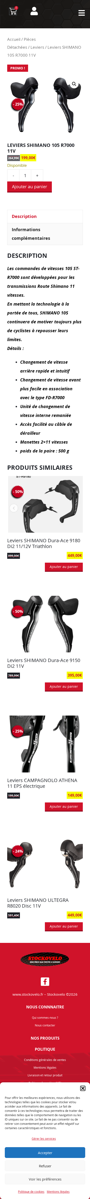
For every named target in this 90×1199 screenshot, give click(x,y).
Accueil (13, 39)
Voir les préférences (45, 1179)
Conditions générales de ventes (45, 1060)
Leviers (37, 47)
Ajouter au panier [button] (64, 566)
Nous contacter (45, 1025)
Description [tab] (24, 216)
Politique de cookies (31, 1191)
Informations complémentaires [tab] (31, 234)
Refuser (45, 1165)
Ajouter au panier (29, 186)
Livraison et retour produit (45, 1075)
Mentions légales (58, 1191)
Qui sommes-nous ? (45, 1017)
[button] (82, 1088)
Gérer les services (44, 1138)
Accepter (45, 1152)
